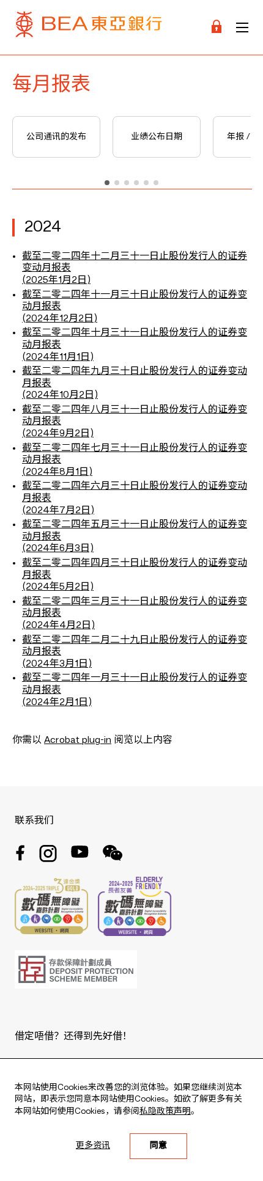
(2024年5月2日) (58, 587)
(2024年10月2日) (60, 395)
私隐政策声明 (165, 1111)
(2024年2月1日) (57, 703)
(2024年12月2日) (59, 319)
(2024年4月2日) (58, 626)
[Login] (216, 27)
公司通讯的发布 (56, 137)
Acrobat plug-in (77, 740)
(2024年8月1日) (57, 472)
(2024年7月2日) (58, 511)
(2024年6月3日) (58, 549)
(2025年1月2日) (56, 280)
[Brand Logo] (89, 27)
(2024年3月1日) (57, 664)
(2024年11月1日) (58, 357)
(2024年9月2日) (58, 434)
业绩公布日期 (156, 137)
